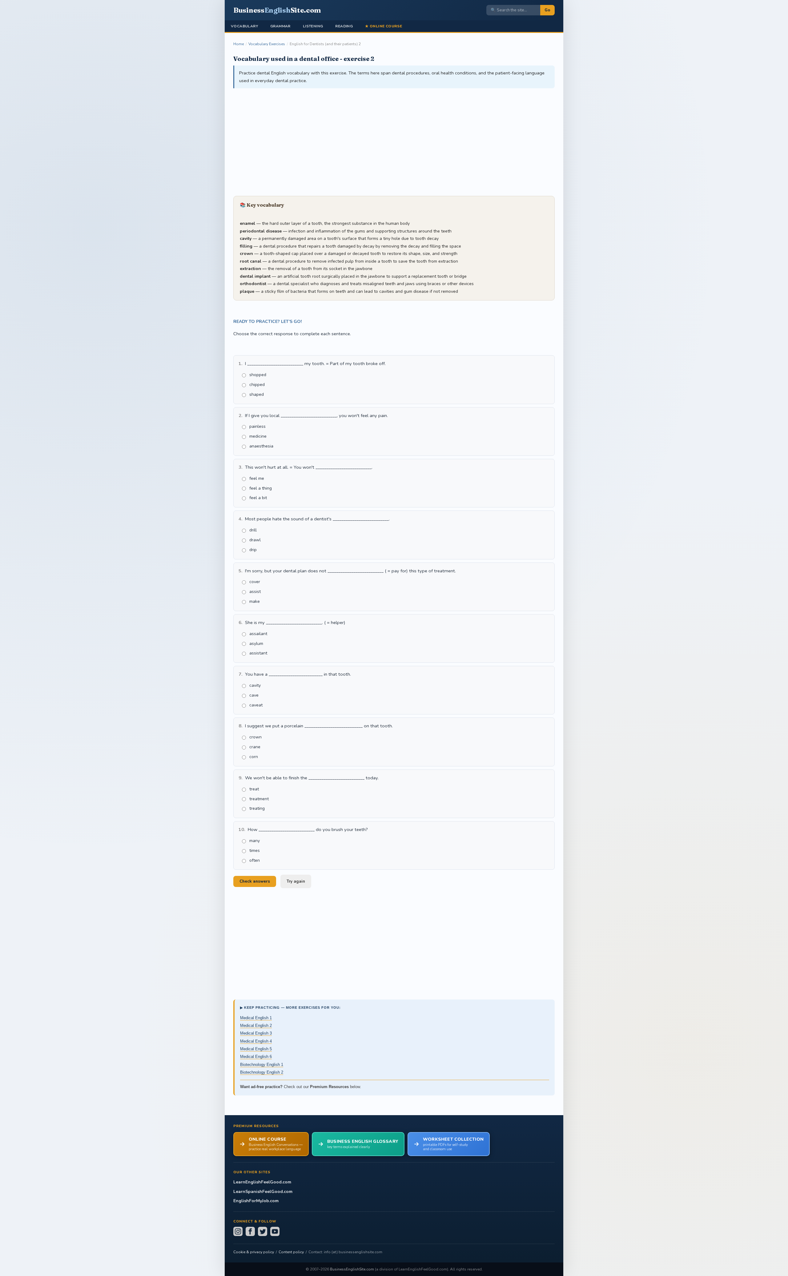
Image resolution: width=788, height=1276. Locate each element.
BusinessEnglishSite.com (352, 1269)
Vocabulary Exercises (266, 44)
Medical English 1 (256, 1018)
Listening (313, 26)
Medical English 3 (256, 1033)
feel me (256, 478)
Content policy (291, 1252)
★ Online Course (383, 26)
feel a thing (260, 488)
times (254, 850)
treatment (259, 799)
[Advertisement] (394, 142)
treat (254, 789)
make (254, 601)
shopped (257, 375)
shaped (256, 394)
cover (254, 582)
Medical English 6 (256, 1056)
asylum (256, 643)
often (254, 860)
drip (253, 550)
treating (257, 808)
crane (254, 747)
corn (253, 757)
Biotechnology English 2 (261, 1072)
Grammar (280, 26)
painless (257, 426)
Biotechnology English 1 (261, 1064)
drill (253, 530)
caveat (256, 705)
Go (547, 10)
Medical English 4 (256, 1041)
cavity (255, 685)
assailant (258, 634)
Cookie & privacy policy (253, 1252)
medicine (258, 436)
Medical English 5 (256, 1049)
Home (238, 44)
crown (255, 737)
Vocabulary (244, 26)
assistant (258, 653)
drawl (255, 540)
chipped (257, 385)
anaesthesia (261, 446)
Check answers (254, 881)
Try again (296, 881)
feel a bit (258, 498)
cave (254, 695)
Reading (344, 26)
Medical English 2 (256, 1025)
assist (255, 591)
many (254, 841)
